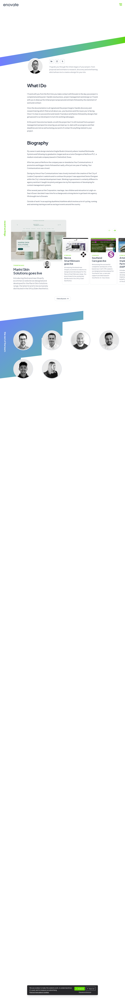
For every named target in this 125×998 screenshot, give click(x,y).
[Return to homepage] (11, 4)
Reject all (91, 989)
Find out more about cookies (39, 992)
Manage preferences (85, 992)
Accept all (81, 989)
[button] (120, 4)
